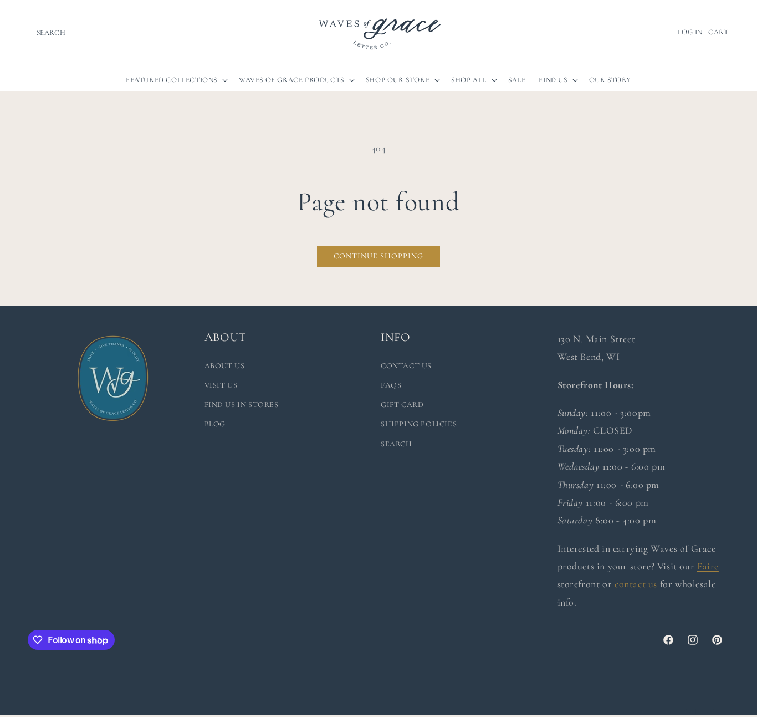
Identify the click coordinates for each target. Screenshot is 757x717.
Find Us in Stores (241, 404)
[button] (51, 33)
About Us (224, 365)
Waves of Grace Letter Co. (657, 711)
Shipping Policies (419, 424)
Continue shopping (378, 256)
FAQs (391, 385)
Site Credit (714, 711)
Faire (708, 566)
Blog (215, 424)
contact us (636, 584)
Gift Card (402, 404)
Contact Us (406, 365)
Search (396, 444)
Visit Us (221, 385)
